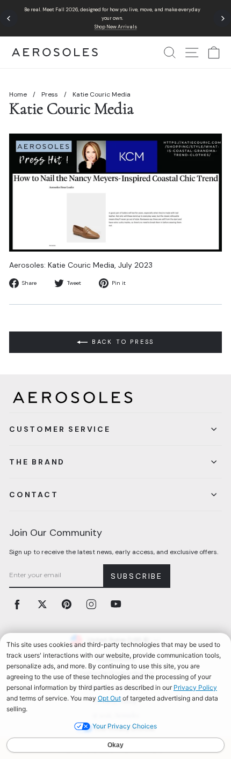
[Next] (222, 18)
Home (18, 94)
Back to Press (123, 341)
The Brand (37, 462)
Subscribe (137, 576)
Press (49, 94)
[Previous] (9, 18)
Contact (34, 494)
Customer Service (60, 429)
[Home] (54, 52)
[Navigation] (115, 18)
